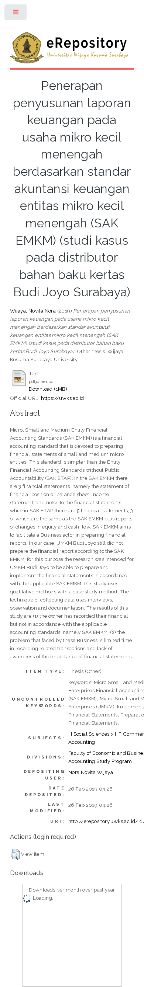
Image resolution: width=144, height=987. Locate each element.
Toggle (16, 14)
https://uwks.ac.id (62, 398)
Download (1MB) (48, 389)
